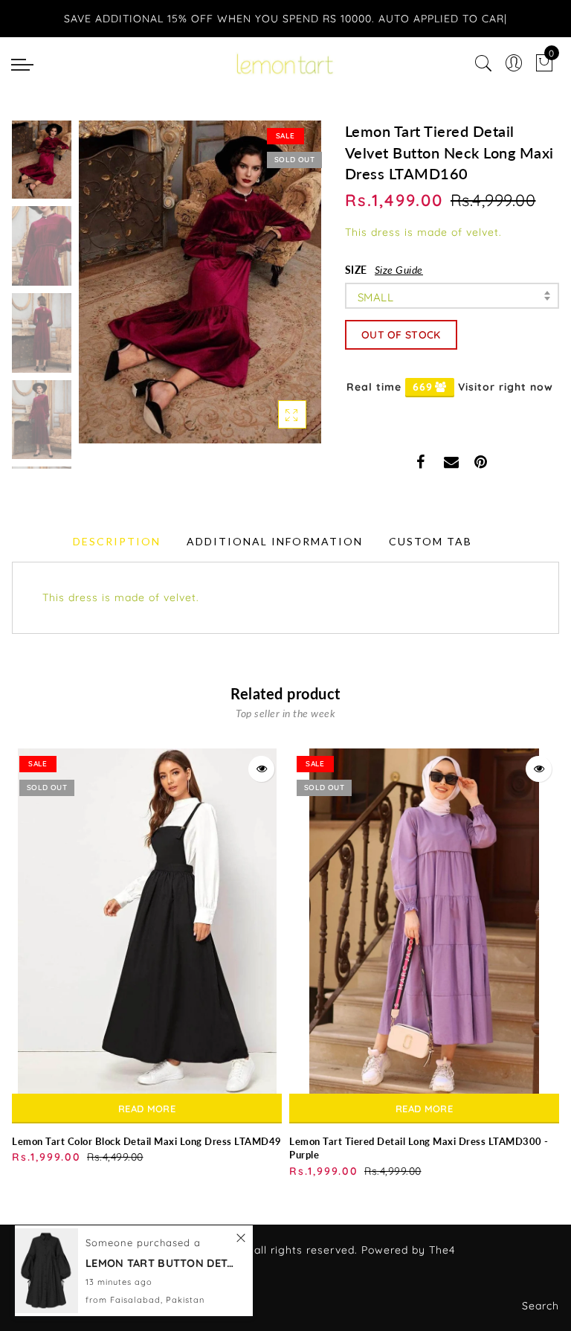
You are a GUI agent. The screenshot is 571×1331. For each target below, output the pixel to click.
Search (540, 1305)
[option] (200, 282)
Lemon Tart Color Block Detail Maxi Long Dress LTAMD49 (147, 1141)
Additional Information (275, 541)
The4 (442, 1250)
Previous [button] (106, 290)
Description (117, 541)
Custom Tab (430, 541)
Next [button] (275, 290)
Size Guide (399, 269)
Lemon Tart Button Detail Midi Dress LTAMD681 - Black (160, 1263)
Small (375, 297)
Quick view (261, 769)
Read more (146, 1108)
